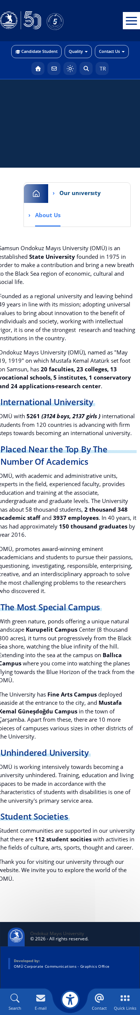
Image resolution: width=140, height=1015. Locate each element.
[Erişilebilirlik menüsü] (70, 999)
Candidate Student (39, 51)
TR (102, 68)
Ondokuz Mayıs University (57, 933)
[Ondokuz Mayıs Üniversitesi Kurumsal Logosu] (20, 20)
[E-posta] (53, 68)
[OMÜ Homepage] (37, 68)
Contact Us (109, 51)
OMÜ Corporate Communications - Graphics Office (61, 966)
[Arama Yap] (86, 68)
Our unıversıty (80, 193)
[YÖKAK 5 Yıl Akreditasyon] (67, 20)
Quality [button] (76, 51)
